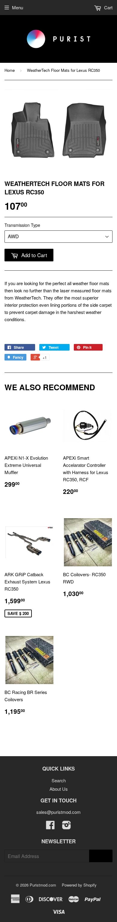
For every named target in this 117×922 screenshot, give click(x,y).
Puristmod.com (43, 885)
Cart (107, 7)
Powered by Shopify (79, 885)
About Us (59, 789)
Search (59, 780)
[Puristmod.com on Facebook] (50, 826)
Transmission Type (22, 225)
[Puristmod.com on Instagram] (66, 826)
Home (9, 70)
